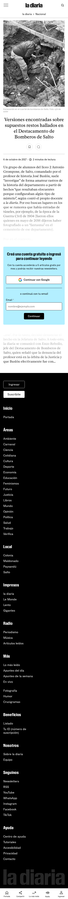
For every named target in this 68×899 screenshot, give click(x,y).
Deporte (8, 467)
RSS (6, 787)
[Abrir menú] (6, 5)
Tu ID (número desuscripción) (14, 731)
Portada (8, 417)
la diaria (27, 14)
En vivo (8, 682)
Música (8, 638)
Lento (7, 605)
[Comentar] (38, 147)
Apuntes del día (13, 670)
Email (10, 299)
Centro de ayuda (14, 836)
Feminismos (11, 483)
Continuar (34, 316)
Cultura (8, 461)
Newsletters (11, 781)
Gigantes (9, 610)
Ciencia (8, 450)
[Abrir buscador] (62, 5)
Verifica (8, 534)
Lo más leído (11, 665)
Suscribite (14, 394)
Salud (7, 523)
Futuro (7, 489)
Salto (6, 572)
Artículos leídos (13, 643)
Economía (9, 472)
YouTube (8, 792)
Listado (8, 723)
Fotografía (10, 691)
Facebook (10, 809)
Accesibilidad (12, 848)
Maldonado (10, 561)
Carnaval (9, 444)
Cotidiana (9, 455)
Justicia (8, 495)
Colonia (8, 555)
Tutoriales (9, 842)
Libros (7, 500)
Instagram (10, 804)
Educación (10, 478)
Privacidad (10, 853)
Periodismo (10, 632)
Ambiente (9, 439)
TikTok (7, 815)
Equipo (7, 760)
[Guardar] (29, 147)
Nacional (40, 14)
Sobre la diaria (13, 754)
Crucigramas (11, 702)
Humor (7, 696)
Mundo (8, 506)
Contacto (9, 859)
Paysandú (9, 566)
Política (8, 517)
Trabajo (8, 528)
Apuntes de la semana (18, 676)
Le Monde (10, 599)
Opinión (8, 511)
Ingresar (14, 384)
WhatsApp (10, 798)
